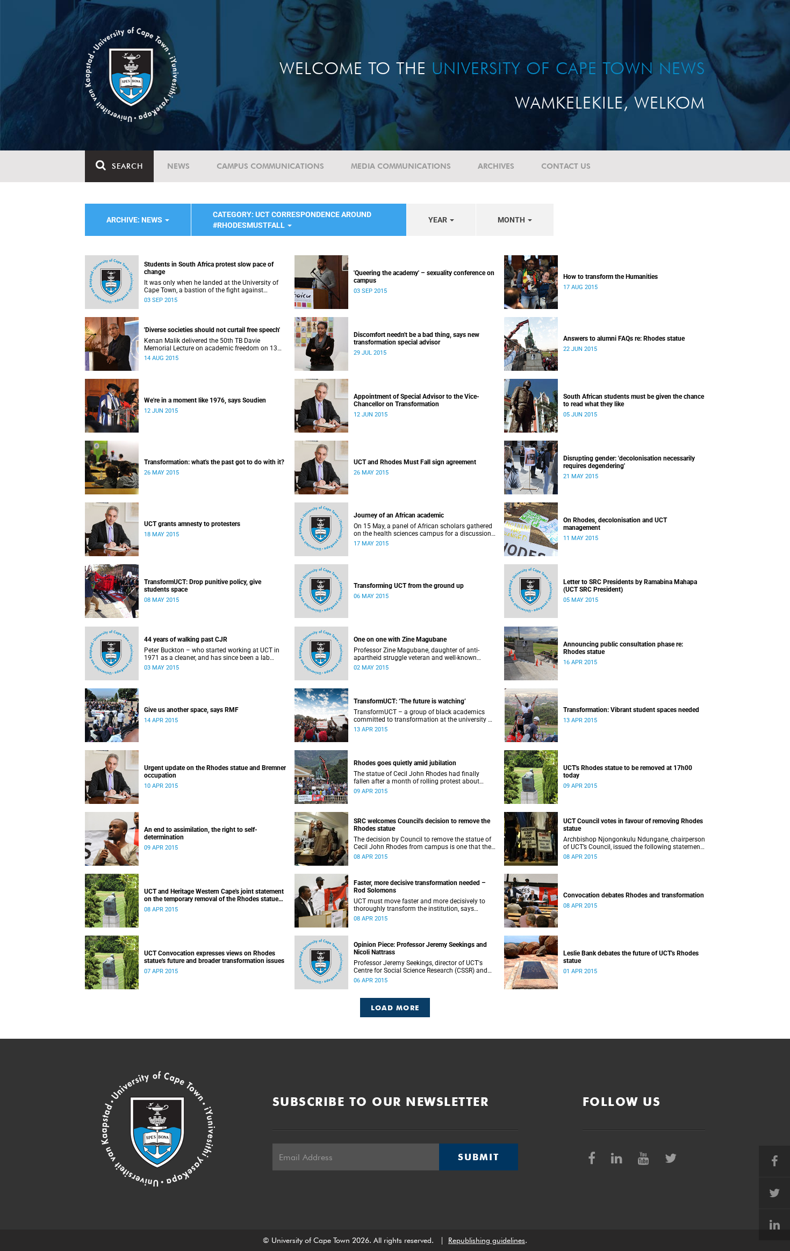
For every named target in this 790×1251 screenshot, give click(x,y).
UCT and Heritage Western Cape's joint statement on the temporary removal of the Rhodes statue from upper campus (214, 895)
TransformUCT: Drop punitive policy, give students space (202, 585)
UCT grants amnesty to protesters (192, 524)
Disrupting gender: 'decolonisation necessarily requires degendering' (629, 462)
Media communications (401, 166)
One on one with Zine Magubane (400, 639)
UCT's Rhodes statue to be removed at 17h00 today (627, 771)
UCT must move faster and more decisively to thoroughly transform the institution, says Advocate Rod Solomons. (419, 904)
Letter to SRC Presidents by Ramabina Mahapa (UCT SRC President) (630, 585)
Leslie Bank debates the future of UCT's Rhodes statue (631, 957)
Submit (478, 1157)
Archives (496, 166)
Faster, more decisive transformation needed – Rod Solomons (420, 886)
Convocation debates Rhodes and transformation (633, 895)
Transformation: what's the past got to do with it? (214, 462)
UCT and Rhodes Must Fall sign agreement (415, 462)
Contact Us (566, 166)
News (178, 166)
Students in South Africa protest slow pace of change (209, 268)
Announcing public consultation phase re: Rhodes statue (623, 648)
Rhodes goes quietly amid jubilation (405, 763)
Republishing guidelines (486, 1240)
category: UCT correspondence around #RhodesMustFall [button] (292, 219)
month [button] (512, 219)
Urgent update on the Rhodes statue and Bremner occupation (215, 771)
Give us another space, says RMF (191, 710)
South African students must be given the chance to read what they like (633, 400)
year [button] (438, 219)
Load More (395, 1007)
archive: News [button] (135, 219)
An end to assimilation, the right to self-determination (200, 833)
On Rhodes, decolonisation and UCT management (615, 523)
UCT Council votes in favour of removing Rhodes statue (633, 824)
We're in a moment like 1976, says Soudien (205, 400)
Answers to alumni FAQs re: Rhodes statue (624, 338)
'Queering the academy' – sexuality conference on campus (424, 276)
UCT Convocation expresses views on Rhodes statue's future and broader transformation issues (214, 957)
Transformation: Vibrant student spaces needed (631, 710)
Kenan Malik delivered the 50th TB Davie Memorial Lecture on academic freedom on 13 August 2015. (210, 344)
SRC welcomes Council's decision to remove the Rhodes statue (422, 824)
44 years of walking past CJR (185, 639)
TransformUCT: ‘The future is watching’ (410, 701)
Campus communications (270, 166)
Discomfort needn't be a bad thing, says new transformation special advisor (416, 338)
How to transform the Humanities (610, 277)
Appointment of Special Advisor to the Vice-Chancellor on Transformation (416, 400)
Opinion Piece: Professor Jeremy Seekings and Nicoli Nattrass (420, 948)
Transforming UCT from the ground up (409, 585)
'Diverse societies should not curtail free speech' (212, 330)
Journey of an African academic (399, 515)
